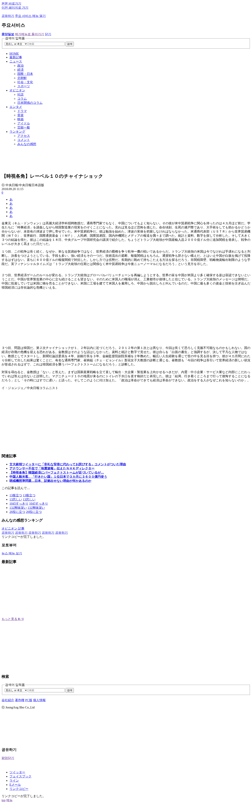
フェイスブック (20, 776)
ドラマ (22, 111)
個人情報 (39, 700)
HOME (14, 53)
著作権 (19, 700)
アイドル (23, 123)
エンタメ (15, 107)
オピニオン (17, 90)
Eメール (15, 784)
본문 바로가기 (11, 3)
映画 (20, 119)
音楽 (20, 115)
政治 (20, 65)
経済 (20, 69)
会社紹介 (8, 700)
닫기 (48, 34)
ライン (14, 780)
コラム (22, 98)
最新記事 (15, 57)
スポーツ (23, 86)
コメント (23, 140)
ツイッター (17, 772)
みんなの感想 (26, 144)
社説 (20, 94)
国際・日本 (25, 73)
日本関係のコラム (30, 102)
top (4, 800)
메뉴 (9, 800)
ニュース (15, 61)
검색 (69, 43)
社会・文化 (25, 82)
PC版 (28, 700)
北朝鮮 (22, 78)
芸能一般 (23, 127)
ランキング (17, 131)
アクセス (23, 135)
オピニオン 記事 (13, 528)
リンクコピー (18, 788)
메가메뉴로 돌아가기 (29, 34)
